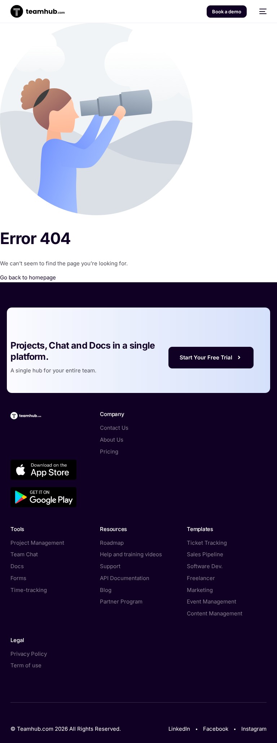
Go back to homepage (28, 277)
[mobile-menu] (260, 11)
